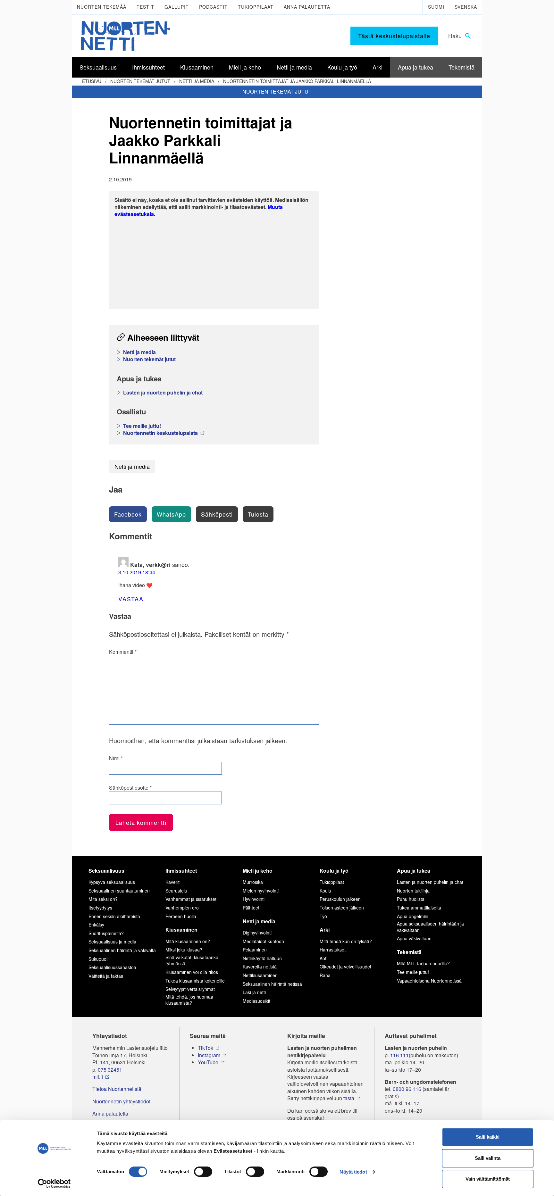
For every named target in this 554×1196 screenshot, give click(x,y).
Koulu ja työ (334, 870)
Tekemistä (409, 952)
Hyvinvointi (253, 899)
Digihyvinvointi (257, 932)
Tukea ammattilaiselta (419, 907)
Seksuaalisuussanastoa (112, 967)
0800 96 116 (407, 1088)
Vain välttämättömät (488, 1179)
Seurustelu (176, 890)
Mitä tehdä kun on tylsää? (346, 941)
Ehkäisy (96, 924)
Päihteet (251, 907)
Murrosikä (253, 882)
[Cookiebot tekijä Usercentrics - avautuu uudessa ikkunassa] (54, 1183)
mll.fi (97, 1076)
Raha (325, 975)
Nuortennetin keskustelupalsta (161, 432)
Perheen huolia (180, 916)
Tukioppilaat (255, 7)
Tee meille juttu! (142, 425)
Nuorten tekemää (101, 7)
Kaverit (172, 882)
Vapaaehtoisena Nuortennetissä (429, 980)
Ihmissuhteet (181, 870)
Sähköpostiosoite (130, 787)
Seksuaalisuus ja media (112, 941)
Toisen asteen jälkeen (342, 907)
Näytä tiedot (353, 1172)
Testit (145, 7)
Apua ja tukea (413, 870)
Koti (323, 958)
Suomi (436, 7)
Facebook (128, 514)
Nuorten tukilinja (413, 890)
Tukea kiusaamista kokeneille (195, 980)
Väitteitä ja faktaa (105, 976)
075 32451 (110, 1069)
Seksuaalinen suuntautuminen (119, 890)
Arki (325, 929)
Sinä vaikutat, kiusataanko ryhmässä (191, 960)
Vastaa (131, 598)
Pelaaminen (255, 949)
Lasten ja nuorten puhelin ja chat (163, 392)
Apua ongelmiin (412, 916)
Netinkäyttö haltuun (262, 958)
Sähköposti (217, 514)
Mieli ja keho (258, 870)
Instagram (209, 1055)
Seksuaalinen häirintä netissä (272, 984)
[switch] (203, 1172)
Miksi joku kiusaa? (183, 949)
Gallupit (176, 7)
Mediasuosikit (256, 1001)
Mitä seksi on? (103, 899)
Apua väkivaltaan (414, 938)
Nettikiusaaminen (260, 975)
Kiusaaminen (181, 929)
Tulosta (258, 514)
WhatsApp (171, 514)
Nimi (116, 758)
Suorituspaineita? (106, 933)
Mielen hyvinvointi (261, 890)
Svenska (466, 7)
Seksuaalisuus (106, 870)
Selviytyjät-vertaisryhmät (190, 989)
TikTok (205, 1047)
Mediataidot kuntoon (263, 941)
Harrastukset (333, 949)
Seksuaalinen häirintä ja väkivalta (122, 950)
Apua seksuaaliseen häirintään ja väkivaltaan (430, 926)
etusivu (91, 81)
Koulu (325, 890)
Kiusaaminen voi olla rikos (191, 972)
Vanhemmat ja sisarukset (190, 899)
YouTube (208, 1062)
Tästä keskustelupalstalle (394, 35)
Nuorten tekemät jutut (140, 81)
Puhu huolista (410, 899)
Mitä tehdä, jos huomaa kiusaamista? (189, 999)
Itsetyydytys (100, 907)
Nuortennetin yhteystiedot (121, 1101)
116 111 (399, 1055)
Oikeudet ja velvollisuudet (345, 966)
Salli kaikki (487, 1137)
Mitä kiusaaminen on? (187, 941)
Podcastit (213, 7)
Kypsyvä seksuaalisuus (111, 882)
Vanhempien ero (182, 907)
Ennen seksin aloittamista (114, 916)
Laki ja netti (254, 992)
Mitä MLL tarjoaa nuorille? (423, 963)
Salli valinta (487, 1158)
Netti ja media (196, 81)
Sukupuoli (98, 959)
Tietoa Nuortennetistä (116, 1088)
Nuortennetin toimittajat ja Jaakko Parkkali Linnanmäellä (297, 81)
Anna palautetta (307, 7)
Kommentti (123, 651)
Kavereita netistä (260, 966)
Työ (323, 916)
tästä (348, 1098)
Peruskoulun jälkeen (340, 899)
